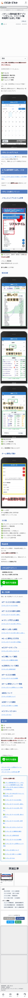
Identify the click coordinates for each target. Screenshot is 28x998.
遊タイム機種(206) (19, 907)
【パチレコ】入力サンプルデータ (10, 651)
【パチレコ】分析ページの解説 (9, 705)
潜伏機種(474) (20, 905)
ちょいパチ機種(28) (9, 902)
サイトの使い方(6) (8, 898)
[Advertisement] (14, 41)
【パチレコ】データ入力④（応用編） (11, 642)
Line (19, 922)
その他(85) (17, 898)
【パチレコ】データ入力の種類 (9, 678)
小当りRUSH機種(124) (9, 905)
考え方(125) (7, 891)
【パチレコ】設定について (8, 696)
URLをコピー (10, 918)
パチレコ (24, 21)
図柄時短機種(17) (19, 902)
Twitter (11, 922)
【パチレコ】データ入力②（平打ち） (11, 623)
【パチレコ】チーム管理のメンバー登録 (12, 687)
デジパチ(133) (7, 893)
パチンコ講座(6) (15, 891)
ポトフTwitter (4, 769)
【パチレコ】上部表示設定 (8, 669)
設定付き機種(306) (8, 907)
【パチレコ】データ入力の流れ (9, 605)
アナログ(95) (7, 895)
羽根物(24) (14, 895)
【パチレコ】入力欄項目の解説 (9, 660)
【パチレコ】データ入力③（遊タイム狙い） (13, 633)
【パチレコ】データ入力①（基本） (10, 614)
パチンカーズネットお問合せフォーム (11, 767)
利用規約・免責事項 (5, 987)
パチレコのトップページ (7, 156)
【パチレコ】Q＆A (6, 714)
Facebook (21, 918)
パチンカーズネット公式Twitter (9, 771)
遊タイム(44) (16, 893)
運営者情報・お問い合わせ (7, 985)
